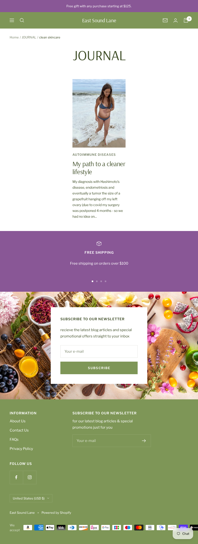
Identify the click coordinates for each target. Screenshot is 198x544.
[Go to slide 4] (105, 281)
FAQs (14, 439)
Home (14, 37)
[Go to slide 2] (97, 281)
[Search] (22, 20)
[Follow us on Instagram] (29, 477)
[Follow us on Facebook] (16, 477)
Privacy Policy (21, 449)
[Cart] (186, 20)
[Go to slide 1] (92, 281)
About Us (18, 421)
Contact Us (19, 430)
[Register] (144, 440)
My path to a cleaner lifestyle (98, 167)
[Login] (175, 20)
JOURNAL (29, 37)
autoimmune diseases (94, 154)
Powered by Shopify (56, 512)
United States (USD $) (29, 498)
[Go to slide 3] (101, 281)
